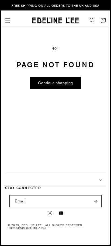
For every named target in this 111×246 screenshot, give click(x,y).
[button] (7, 20)
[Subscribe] (95, 201)
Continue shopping (55, 83)
